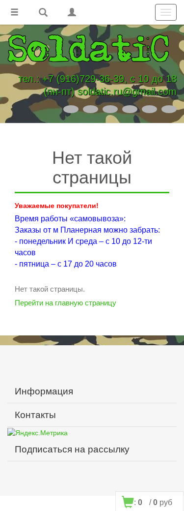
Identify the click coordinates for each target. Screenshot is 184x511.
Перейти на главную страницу (65, 303)
